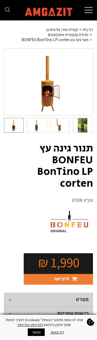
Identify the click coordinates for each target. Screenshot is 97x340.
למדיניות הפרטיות (30, 324)
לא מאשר (57, 332)
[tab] (48, 300)
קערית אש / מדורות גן (62, 29)
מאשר (36, 332)
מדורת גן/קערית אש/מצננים (68, 34)
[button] (48, 300)
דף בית (87, 29)
